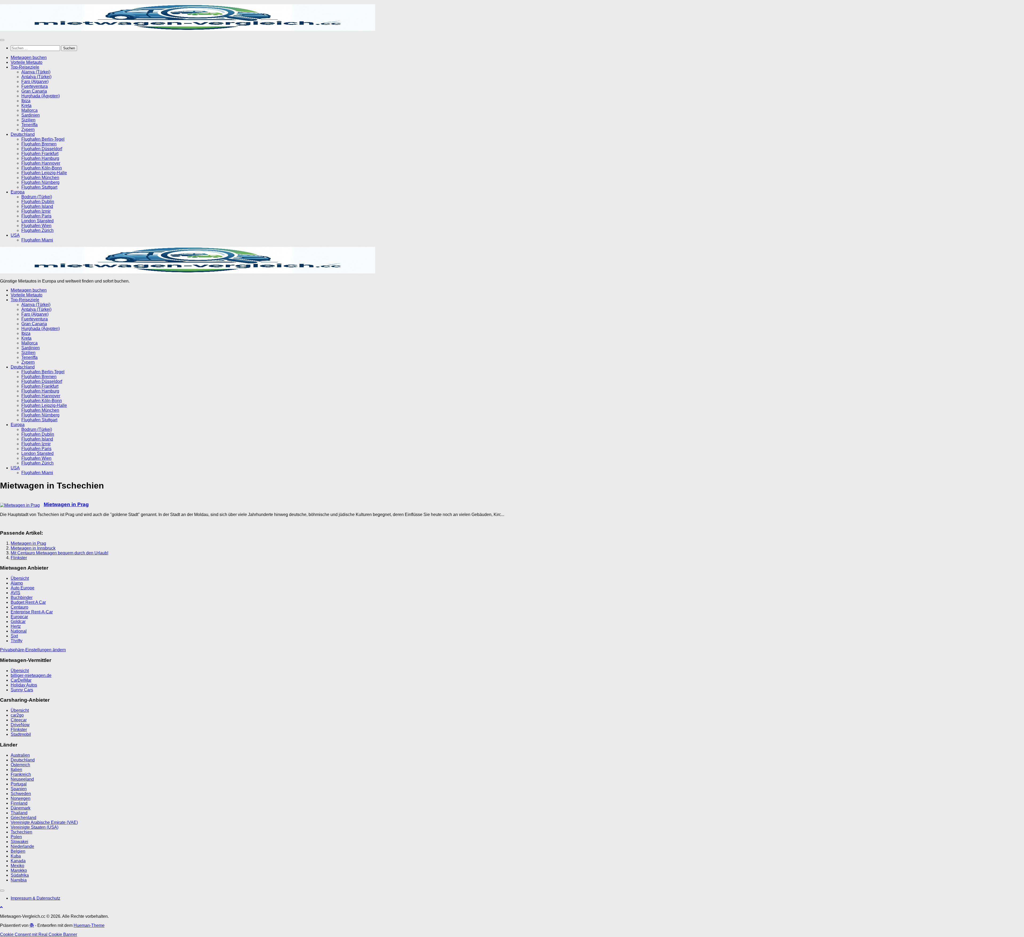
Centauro (19, 607)
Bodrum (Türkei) (36, 196)
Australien (20, 755)
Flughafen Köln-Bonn (41, 168)
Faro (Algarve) (35, 81)
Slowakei (19, 841)
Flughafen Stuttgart (39, 187)
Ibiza (25, 100)
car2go (17, 715)
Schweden (21, 793)
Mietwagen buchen (29, 57)
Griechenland (23, 817)
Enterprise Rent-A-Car (32, 612)
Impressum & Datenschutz (35, 898)
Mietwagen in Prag (66, 504)
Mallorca (29, 110)
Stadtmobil (21, 734)
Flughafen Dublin (37, 201)
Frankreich (21, 774)
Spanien (19, 789)
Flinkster (19, 557)
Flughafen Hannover (40, 163)
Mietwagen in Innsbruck (33, 548)
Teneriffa (29, 124)
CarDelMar (21, 680)
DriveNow (20, 724)
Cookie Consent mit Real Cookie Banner (38, 934)
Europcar (19, 616)
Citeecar (19, 720)
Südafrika (20, 875)
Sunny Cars (22, 690)
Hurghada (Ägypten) (40, 96)
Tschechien (21, 832)
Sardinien (30, 115)
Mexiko (17, 865)
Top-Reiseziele (25, 67)
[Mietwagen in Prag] (20, 505)
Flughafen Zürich (37, 230)
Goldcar (18, 621)
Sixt (14, 636)
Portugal (19, 784)
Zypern (28, 129)
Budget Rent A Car (28, 602)
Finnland (19, 803)
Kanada (18, 861)
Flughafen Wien (36, 225)
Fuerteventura (34, 86)
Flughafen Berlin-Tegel (43, 139)
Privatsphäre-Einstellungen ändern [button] (33, 650)
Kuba (16, 856)
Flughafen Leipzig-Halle (44, 172)
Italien (16, 769)
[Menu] (2, 40)
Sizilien (28, 120)
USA (15, 235)
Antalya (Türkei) (36, 76)
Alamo (17, 583)
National (19, 631)
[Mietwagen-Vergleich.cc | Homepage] (187, 29)
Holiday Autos (24, 685)
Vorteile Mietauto (26, 62)
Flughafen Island (37, 206)
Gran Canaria (34, 91)
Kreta (26, 105)
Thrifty (16, 640)
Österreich (20, 765)
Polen (16, 837)
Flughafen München (40, 177)
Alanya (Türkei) (35, 72)
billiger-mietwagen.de (31, 675)
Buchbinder (22, 597)
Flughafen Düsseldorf (41, 148)
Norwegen (20, 798)
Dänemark (20, 808)
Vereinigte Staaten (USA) (34, 827)
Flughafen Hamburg (40, 158)
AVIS (15, 592)
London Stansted (37, 221)
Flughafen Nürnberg (40, 182)
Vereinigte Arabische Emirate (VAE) (44, 822)
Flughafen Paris (36, 216)
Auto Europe (22, 588)
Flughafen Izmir (36, 211)
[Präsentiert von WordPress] (32, 925)
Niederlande (22, 846)
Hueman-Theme (89, 925)
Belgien (18, 851)
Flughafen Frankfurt (39, 153)
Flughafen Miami (37, 240)
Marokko (19, 870)
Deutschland (23, 134)
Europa (18, 192)
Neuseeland (22, 779)
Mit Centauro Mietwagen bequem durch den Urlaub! (59, 553)
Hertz (16, 626)
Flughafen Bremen (39, 144)
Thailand (19, 813)
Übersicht (20, 578)
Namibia (19, 880)
